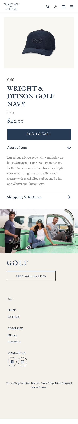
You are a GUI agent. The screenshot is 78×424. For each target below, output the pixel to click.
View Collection (31, 276)
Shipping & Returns (24, 197)
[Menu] (72, 6)
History (12, 335)
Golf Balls (13, 317)
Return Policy (60, 383)
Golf (10, 80)
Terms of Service (39, 387)
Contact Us (14, 341)
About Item (17, 147)
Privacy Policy (46, 383)
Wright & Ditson (22, 383)
